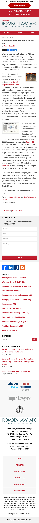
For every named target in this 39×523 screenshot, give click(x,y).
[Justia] (17, 267)
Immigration (9, 304)
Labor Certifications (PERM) (15, 313)
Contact (19, 33)
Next (21, 211)
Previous (6, 211)
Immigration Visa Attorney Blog (19, 23)
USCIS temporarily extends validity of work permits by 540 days (17, 350)
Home (6, 33)
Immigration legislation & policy (17, 286)
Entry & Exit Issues (14, 197)
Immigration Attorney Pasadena (17, 295)
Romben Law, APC (25, 514)
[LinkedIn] (11, 267)
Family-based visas (12, 291)
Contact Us (19, 478)
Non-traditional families (13, 317)
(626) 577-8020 (19, 5)
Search (34, 339)
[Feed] (22, 267)
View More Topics (9, 330)
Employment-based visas (14, 278)
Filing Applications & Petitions (16, 300)
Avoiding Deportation (12, 326)
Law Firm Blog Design (18, 520)
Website (20, 465)
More (32, 33)
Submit (20, 258)
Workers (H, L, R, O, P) (13, 282)
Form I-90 (30, 142)
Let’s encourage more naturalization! (17, 371)
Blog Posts (19, 491)
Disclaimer (19, 471)
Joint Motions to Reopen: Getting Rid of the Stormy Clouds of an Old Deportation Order (19, 361)
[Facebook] (5, 267)
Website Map (19, 484)
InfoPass (5, 166)
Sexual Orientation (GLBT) (15, 322)
